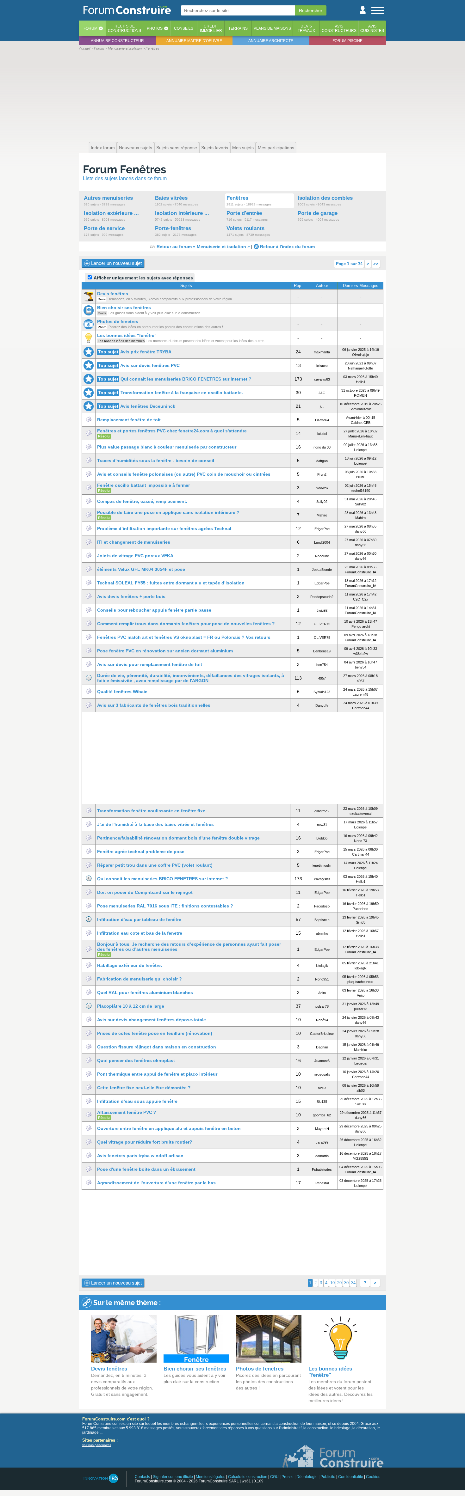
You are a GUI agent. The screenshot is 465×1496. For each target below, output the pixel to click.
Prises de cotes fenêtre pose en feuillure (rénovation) (154, 1033)
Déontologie (307, 1477)
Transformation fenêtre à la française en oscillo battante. (182, 392)
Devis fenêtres (112, 293)
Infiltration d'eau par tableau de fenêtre (139, 919)
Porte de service (104, 228)
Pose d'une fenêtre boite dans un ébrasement (146, 1169)
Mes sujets (243, 147)
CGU (274, 1477)
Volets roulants (245, 228)
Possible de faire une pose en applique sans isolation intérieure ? (168, 512)
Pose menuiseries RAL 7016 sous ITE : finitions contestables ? (165, 905)
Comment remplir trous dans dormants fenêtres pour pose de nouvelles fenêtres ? (186, 623)
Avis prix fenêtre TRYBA (145, 351)
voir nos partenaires (96, 1445)
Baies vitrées (171, 198)
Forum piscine (347, 41)
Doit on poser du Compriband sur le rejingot (145, 892)
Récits (124, 28)
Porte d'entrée (244, 213)
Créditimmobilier (211, 28)
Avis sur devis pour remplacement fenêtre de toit (149, 664)
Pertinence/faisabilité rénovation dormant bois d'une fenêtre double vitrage (178, 837)
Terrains (238, 28)
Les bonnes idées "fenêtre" (127, 335)
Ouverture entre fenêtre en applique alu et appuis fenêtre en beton (169, 1128)
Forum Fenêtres (124, 169)
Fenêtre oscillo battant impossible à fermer (143, 485)
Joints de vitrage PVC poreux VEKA (135, 555)
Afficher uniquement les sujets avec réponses (143, 277)
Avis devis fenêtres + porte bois (131, 596)
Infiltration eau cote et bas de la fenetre (139, 933)
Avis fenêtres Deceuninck (147, 406)
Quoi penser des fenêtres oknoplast (136, 1060)
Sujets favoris (214, 147)
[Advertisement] (232, 95)
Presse (288, 1477)
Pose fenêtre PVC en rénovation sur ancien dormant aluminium (165, 650)
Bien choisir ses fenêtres (124, 307)
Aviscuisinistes (372, 28)
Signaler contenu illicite (173, 1477)
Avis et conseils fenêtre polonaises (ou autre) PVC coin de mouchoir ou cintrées (183, 474)
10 (332, 1282)
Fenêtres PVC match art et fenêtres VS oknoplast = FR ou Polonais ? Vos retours (183, 637)
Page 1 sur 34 (349, 263)
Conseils (183, 28)
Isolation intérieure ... (182, 213)
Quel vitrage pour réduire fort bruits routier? (144, 1142)
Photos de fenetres (117, 321)
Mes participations (276, 147)
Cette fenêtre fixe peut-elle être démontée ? (144, 1087)
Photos (155, 28)
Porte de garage (318, 213)
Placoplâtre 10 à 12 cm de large (130, 1006)
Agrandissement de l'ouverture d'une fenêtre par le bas (156, 1182)
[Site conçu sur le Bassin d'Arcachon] (100, 1478)
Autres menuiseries (108, 198)
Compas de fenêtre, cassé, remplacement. (142, 501)
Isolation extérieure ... (111, 213)
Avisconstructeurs (339, 28)
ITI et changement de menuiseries (133, 542)
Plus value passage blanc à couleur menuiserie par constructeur (166, 446)
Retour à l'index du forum (287, 246)
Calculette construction (247, 1477)
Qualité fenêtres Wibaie (122, 691)
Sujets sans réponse (176, 147)
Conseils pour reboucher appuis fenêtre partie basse (154, 610)
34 (353, 1282)
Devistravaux (306, 28)
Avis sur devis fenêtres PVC (150, 365)
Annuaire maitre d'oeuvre (194, 41)
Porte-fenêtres (173, 228)
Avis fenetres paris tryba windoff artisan (140, 1155)
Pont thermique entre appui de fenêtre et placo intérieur (157, 1074)
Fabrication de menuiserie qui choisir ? (139, 978)
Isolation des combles (325, 198)
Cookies (373, 1477)
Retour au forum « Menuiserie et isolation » (203, 246)
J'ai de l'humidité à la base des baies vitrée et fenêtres (155, 824)
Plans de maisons (272, 28)
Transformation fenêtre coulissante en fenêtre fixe (151, 810)
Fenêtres (237, 198)
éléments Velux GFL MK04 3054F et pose (141, 569)
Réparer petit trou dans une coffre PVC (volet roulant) (155, 865)
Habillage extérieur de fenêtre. (129, 965)
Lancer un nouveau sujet (116, 263)
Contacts (142, 1477)
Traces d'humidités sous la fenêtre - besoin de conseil (155, 460)
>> (375, 263)
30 (346, 1282)
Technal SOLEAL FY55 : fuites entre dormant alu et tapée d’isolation (171, 582)
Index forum (103, 147)
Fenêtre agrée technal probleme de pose (140, 851)
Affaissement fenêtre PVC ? (126, 1112)
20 (339, 1282)
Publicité (327, 1477)
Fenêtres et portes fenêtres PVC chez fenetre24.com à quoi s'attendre (172, 430)
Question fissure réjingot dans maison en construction (156, 1046)
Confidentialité (350, 1477)
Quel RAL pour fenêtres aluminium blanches (145, 992)
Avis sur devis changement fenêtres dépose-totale (151, 1019)
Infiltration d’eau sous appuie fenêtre (137, 1101)
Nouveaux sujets (135, 147)
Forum (90, 28)
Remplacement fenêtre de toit (129, 419)
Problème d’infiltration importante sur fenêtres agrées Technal (164, 528)
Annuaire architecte (270, 41)
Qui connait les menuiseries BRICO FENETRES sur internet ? (186, 379)
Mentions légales (210, 1477)
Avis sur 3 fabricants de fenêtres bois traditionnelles (153, 705)
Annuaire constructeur (117, 41)
